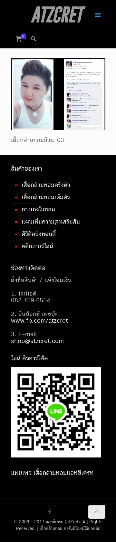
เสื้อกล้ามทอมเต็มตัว (46, 197)
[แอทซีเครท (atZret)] (58, 14)
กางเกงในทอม (38, 209)
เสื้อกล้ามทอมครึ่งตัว (46, 185)
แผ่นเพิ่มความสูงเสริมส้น (51, 221)
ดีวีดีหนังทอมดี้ (39, 234)
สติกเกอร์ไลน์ (37, 246)
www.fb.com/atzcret (39, 320)
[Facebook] (49, 511)
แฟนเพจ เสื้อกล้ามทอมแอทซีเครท (52, 472)
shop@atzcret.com (37, 341)
